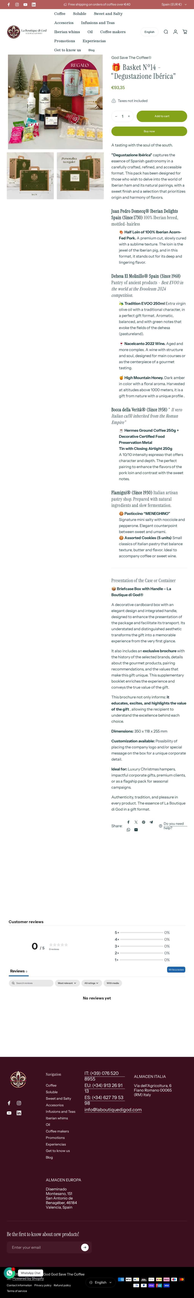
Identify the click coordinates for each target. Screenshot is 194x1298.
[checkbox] (113, 983)
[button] (142, 932)
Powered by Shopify (28, 1278)
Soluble (52, 1092)
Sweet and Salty (58, 1098)
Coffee (51, 1085)
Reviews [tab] (18, 971)
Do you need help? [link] (174, 826)
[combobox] (174, 4)
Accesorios (55, 1105)
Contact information (19, 1285)
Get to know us (58, 1151)
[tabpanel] (97, 1010)
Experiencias (56, 1144)
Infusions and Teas (60, 1112)
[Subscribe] (85, 1247)
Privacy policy (43, 1285)
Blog (49, 1157)
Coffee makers (57, 1131)
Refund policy (62, 1285)
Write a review (176, 969)
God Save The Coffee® (131, 57)
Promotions (55, 1138)
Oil (48, 1125)
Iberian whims (57, 1118)
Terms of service (17, 1291)
